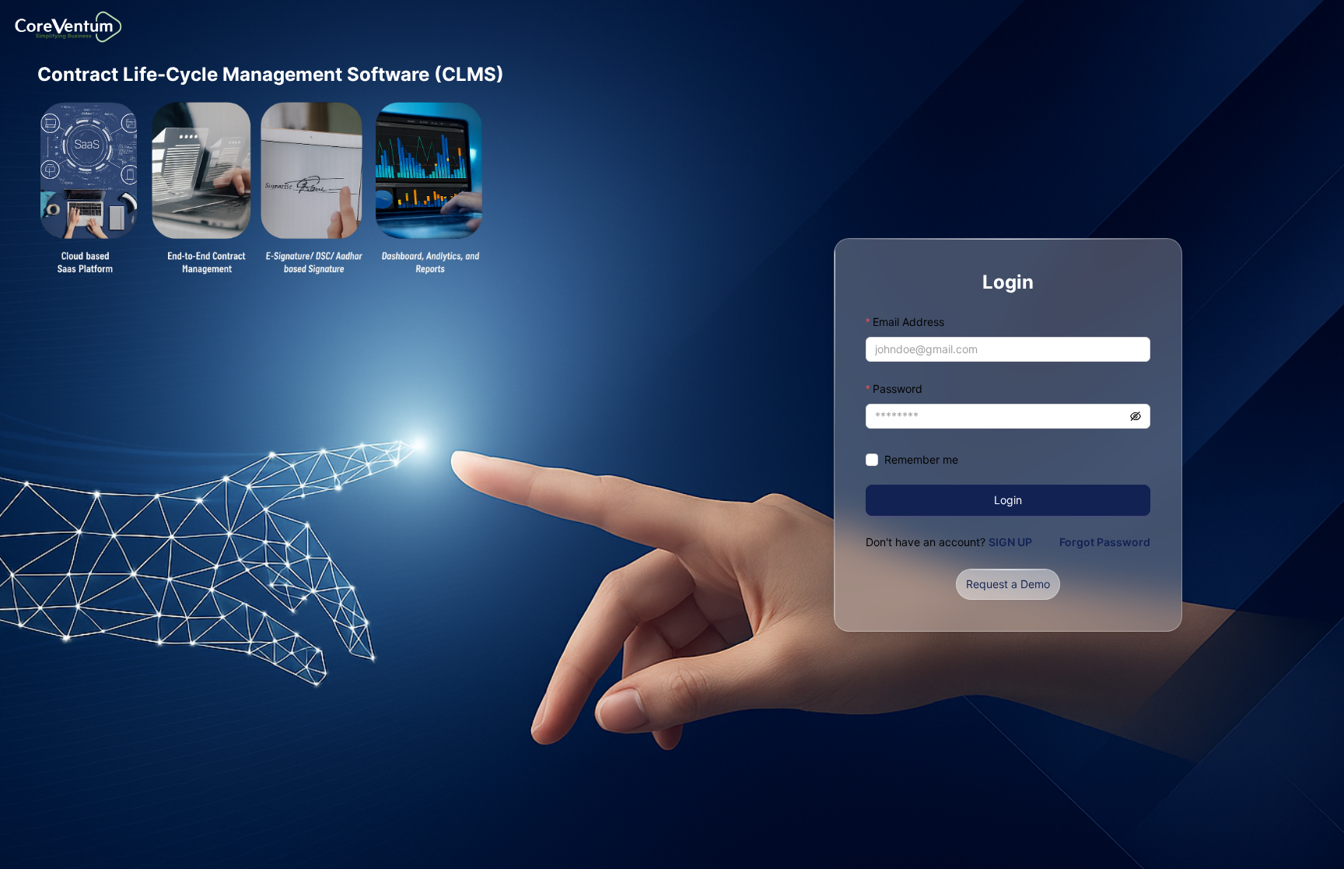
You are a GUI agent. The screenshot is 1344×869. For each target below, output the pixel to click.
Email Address (908, 321)
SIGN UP (1010, 541)
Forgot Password (1104, 541)
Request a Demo (1008, 583)
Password (897, 388)
